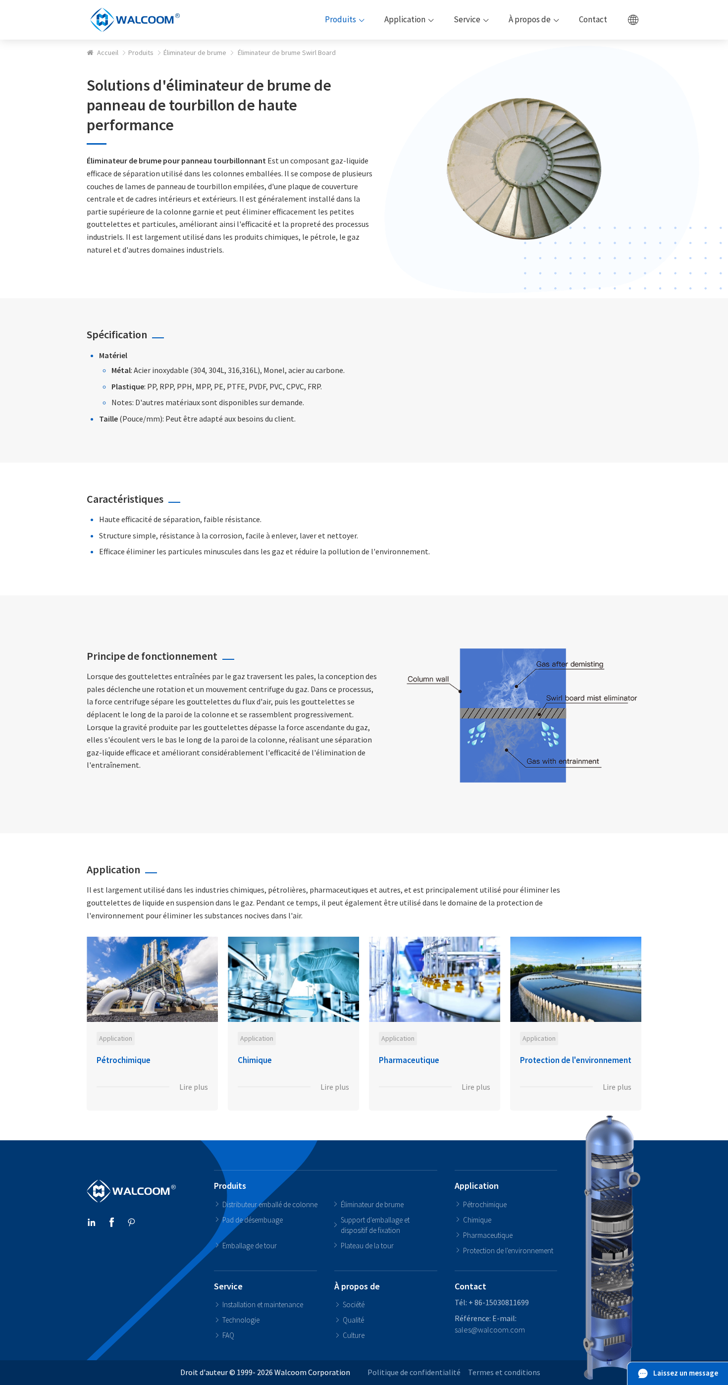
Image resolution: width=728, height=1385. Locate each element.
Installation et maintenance (262, 1304)
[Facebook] (111, 1223)
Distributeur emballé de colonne (269, 1204)
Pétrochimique (485, 1204)
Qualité (353, 1320)
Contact (470, 1286)
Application (477, 1185)
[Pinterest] (131, 1223)
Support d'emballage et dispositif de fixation (375, 1225)
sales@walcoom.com (490, 1329)
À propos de (357, 1286)
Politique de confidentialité (414, 1372)
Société (353, 1304)
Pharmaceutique (488, 1235)
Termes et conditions (504, 1372)
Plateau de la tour (367, 1245)
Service (228, 1286)
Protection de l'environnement (508, 1250)
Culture (353, 1335)
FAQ (228, 1335)
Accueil (107, 52)
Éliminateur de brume (194, 52)
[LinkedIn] (92, 1223)
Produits (141, 52)
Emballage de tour (249, 1245)
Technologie (241, 1320)
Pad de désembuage (252, 1220)
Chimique (477, 1220)
